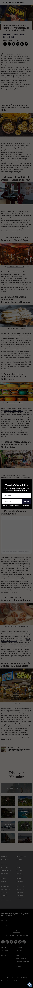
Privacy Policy (26, 505)
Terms (18, 505)
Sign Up (26, 501)
